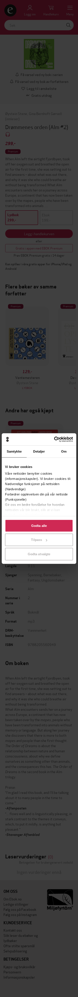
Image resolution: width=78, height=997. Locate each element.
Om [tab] (64, 451)
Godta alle (39, 525)
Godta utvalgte (39, 554)
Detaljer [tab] (39, 451)
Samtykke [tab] (14, 451)
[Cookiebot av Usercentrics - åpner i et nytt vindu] (55, 439)
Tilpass (36, 540)
